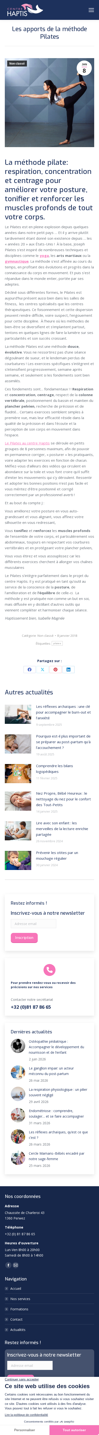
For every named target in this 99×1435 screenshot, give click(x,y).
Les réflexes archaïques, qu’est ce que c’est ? (58, 1135)
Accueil (15, 1288)
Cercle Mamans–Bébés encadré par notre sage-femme (56, 1156)
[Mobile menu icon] (91, 10)
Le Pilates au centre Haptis (27, 443)
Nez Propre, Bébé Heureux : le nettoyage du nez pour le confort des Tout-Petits (63, 799)
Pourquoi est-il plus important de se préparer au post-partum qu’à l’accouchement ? (63, 742)
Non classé (17, 63)
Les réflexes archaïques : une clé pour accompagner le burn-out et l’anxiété (63, 712)
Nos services (20, 1298)
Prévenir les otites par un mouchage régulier (57, 855)
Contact (16, 1319)
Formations (19, 1309)
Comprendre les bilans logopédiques (54, 768)
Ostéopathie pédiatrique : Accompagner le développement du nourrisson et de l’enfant (56, 1047)
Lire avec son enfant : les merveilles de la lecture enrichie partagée (62, 828)
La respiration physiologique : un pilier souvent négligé (58, 1092)
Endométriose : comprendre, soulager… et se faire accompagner (56, 1113)
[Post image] (18, 714)
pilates (57, 643)
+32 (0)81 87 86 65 (31, 1007)
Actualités (17, 1329)
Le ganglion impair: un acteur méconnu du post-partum (51, 1071)
